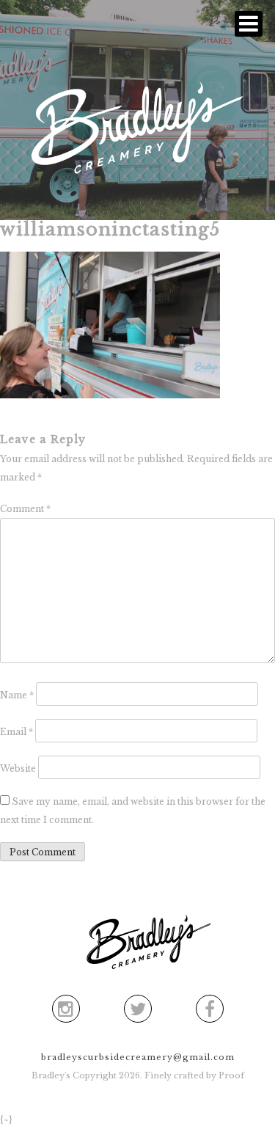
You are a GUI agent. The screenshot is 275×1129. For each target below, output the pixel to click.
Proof (231, 1075)
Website (18, 768)
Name (17, 695)
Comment (25, 508)
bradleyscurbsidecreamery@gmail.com (138, 1057)
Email (16, 731)
